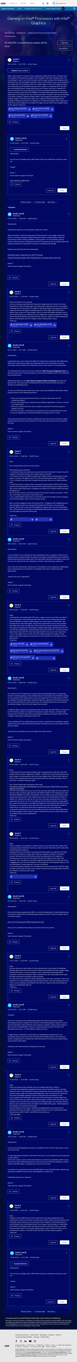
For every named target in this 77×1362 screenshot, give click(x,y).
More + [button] (32, 3)
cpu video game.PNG (18, 115)
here (59, 1318)
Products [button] (13, 3)
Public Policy (45, 1337)
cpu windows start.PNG (18, 108)
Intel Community (9, 33)
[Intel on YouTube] (30, 1341)
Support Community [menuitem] (8, 8)
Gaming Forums (21, 33)
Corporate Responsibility (23, 1337)
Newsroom (43, 1335)
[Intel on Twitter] (21, 1341)
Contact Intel (34, 1335)
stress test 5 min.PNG (40, 115)
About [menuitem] (19, 8)
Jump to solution (20, 70)
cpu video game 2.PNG (44, 324)
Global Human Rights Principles (29, 1355)
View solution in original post (19, 180)
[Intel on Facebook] (16, 1341)
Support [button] (23, 3)
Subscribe (64, 43)
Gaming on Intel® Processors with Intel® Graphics (42, 33)
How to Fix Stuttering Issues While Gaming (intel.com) (26, 922)
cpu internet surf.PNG (42, 108)
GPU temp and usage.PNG (21, 657)
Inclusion (36, 1337)
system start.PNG (18, 643)
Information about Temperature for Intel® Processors (25, 255)
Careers (58, 1335)
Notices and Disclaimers (60, 1352)
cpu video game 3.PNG (20, 324)
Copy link (51, 190)
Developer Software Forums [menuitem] (33, 8)
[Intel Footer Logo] (7, 1345)
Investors (51, 1335)
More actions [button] (63, 48)
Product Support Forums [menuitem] (53, 8)
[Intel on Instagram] (34, 1341)
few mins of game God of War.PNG (47, 650)
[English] (47, 3)
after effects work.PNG (20, 650)
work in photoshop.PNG (40, 643)
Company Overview (22, 1335)
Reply (65, 128)
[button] (68, 60)
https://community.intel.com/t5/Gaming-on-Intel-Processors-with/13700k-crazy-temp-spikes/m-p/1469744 (38, 787)
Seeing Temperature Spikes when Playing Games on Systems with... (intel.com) (34, 258)
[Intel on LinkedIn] (25, 1341)
